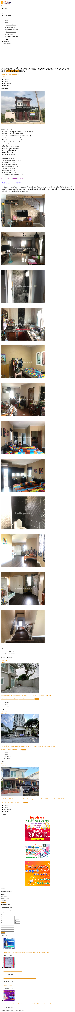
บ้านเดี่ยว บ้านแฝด (10, 18)
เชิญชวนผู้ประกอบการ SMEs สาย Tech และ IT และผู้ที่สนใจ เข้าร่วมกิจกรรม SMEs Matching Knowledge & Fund (26, 952)
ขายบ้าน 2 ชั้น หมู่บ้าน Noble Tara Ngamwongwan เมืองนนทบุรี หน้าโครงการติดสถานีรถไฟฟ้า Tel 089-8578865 (28, 746)
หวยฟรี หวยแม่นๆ (7, 43)
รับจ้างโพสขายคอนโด (8, 985)
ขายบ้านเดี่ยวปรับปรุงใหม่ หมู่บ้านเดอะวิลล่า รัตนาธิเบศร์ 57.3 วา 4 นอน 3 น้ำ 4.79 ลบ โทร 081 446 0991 (26, 695)
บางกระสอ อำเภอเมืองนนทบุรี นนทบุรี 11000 (11, 749)
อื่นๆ (7, 39)
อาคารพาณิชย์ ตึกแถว (11, 25)
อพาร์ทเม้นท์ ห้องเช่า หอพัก (12, 29)
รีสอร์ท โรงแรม (9, 34)
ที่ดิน (7, 22)
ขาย (4, 11)
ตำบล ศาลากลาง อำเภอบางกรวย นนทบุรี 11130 (12, 802)
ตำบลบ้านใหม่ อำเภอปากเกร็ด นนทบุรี (10, 74)
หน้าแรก (5, 8)
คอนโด (7, 20)
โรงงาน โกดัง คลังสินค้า (11, 32)
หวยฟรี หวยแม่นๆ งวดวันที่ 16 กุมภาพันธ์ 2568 (13, 971)
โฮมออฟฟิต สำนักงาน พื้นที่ (12, 36)
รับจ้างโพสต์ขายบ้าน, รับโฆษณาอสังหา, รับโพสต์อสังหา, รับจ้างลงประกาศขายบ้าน (20, 978)
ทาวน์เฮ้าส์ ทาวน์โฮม (10, 27)
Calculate (3, 902)
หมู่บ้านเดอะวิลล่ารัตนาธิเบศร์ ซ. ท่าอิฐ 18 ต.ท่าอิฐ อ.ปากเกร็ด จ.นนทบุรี (18, 699)
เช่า (4, 13)
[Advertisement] (37, 56)
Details (37, 699)
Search (2, 932)
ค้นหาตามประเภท (7, 15)
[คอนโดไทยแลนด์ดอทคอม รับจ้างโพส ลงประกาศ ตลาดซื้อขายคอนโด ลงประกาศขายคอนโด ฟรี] (6, 3)
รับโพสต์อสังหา (7, 41)
